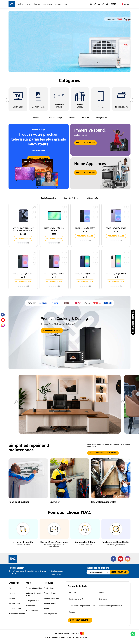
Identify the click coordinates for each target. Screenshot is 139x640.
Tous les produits (50, 614)
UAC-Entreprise (14, 603)
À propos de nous (61, 4)
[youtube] (3, 320)
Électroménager (50, 593)
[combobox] (114, 4)
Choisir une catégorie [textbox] (96, 572)
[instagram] (3, 325)
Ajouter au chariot (23, 238)
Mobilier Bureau (50, 603)
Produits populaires (48, 198)
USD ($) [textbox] (113, 4)
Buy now (24, 45)
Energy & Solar (101, 118)
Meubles (85, 118)
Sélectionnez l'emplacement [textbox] (79, 606)
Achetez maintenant (85, 143)
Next (131, 100)
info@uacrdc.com (57, 571)
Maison (11, 588)
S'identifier (30, 606)
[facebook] (3, 315)
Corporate (37, 4)
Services (28, 4)
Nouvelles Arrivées (71, 198)
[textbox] (112, 605)
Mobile (72, 118)
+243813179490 (56, 574)
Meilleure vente (92, 198)
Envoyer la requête (79, 620)
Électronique (36, 118)
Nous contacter (48, 4)
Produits (20, 4)
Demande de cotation (133, 320)
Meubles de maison (51, 598)
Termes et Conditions (34, 588)
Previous (7, 100)
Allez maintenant (119, 572)
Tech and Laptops (55, 118)
